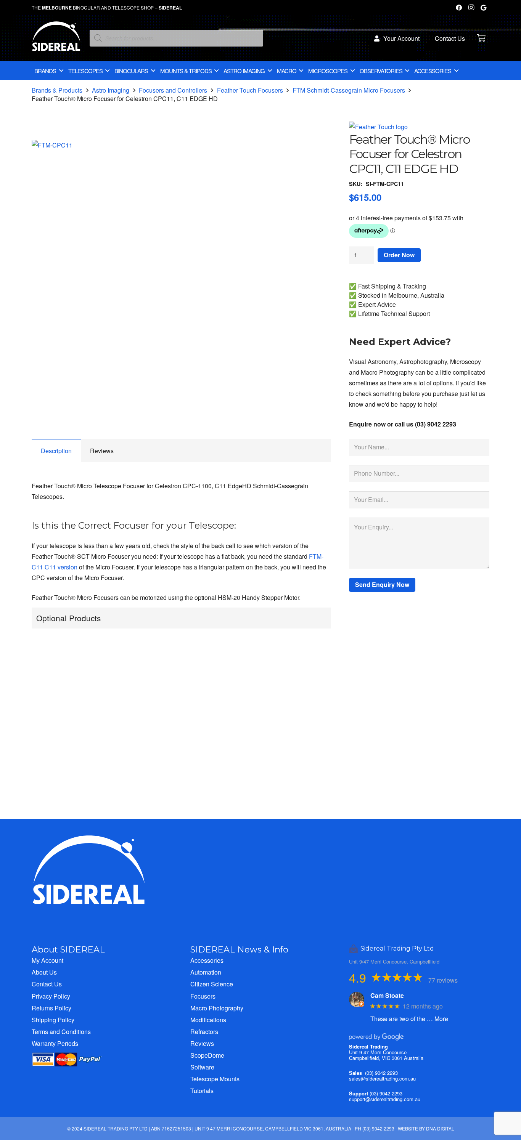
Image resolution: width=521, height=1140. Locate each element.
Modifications (208, 1019)
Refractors (204, 1031)
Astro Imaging (110, 90)
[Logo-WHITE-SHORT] (56, 40)
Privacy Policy (51, 996)
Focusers (202, 996)
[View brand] (378, 126)
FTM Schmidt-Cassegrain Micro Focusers (349, 90)
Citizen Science (211, 984)
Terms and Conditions (61, 1031)
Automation (205, 972)
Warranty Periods (55, 1043)
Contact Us (47, 984)
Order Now (399, 255)
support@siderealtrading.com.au (384, 1099)
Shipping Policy (53, 1019)
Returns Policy (51, 1008)
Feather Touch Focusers (250, 90)
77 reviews (443, 980)
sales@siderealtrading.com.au (382, 1078)
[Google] (483, 8)
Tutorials (202, 1090)
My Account (47, 960)
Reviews (202, 1043)
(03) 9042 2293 (381, 1072)
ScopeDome (207, 1055)
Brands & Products (57, 90)
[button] (318, 152)
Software (202, 1067)
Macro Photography (216, 1008)
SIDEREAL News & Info (239, 949)
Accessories (207, 960)
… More (437, 1018)
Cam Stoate (387, 995)
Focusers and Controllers (173, 90)
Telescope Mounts (215, 1078)
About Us (44, 972)
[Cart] (481, 38)
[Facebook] (459, 8)
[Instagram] (471, 8)
